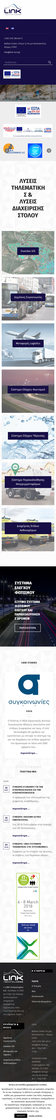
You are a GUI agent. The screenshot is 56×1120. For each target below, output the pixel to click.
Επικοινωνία (37, 996)
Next (49, 150)
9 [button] (40, 767)
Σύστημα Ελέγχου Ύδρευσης (28, 435)
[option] (29, 715)
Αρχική (35, 981)
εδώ (37, 1111)
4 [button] (26, 767)
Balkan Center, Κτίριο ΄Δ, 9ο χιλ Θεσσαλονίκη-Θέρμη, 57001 (25, 45)
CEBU (29, 687)
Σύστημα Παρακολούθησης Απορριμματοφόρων (28, 482)
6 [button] (31, 767)
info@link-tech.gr (12, 52)
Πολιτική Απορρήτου (41, 1001)
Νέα (33, 991)
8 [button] (37, 767)
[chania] (39, 150)
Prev (7, 150)
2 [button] (20, 767)
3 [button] (22, 767)
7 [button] (34, 767)
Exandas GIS (28, 251)
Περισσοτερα (28, 628)
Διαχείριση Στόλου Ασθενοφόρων (28, 528)
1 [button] (17, 767)
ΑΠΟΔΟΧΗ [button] (21, 1116)
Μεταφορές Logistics (28, 343)
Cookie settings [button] (35, 1116)
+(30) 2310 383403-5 (13, 38)
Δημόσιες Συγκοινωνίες (28, 297)
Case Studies (29, 692)
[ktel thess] (14, 148)
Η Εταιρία (36, 986)
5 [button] (28, 767)
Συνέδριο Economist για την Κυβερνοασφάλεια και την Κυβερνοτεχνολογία (27, 790)
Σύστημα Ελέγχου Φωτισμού (28, 389)
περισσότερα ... (29, 753)
